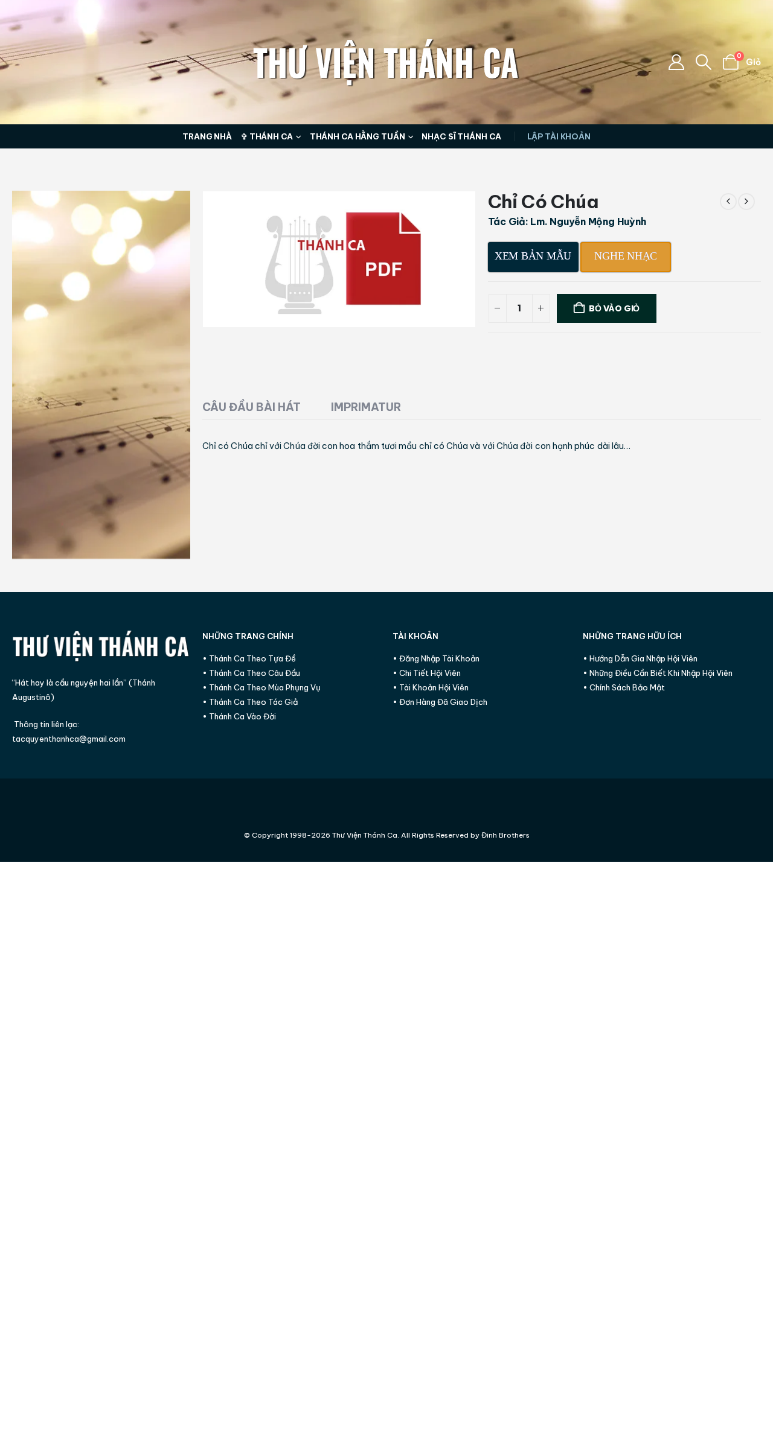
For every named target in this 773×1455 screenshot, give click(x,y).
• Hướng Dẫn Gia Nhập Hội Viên (640, 658)
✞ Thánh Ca (267, 136)
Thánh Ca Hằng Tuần (357, 136)
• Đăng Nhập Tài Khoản (436, 658)
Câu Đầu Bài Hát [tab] (251, 407)
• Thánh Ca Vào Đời (239, 716)
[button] (703, 62)
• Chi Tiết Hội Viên (427, 673)
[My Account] (676, 62)
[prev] (728, 201)
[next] (746, 201)
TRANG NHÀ (207, 136)
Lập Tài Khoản (559, 136)
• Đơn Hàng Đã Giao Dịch (440, 702)
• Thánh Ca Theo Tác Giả (250, 702)
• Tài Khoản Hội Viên (431, 687)
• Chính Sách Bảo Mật (624, 687)
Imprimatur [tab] (366, 407)
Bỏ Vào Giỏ (614, 308)
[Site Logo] (386, 62)
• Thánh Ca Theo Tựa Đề (249, 658)
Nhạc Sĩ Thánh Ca (461, 136)
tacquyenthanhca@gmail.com (69, 738)
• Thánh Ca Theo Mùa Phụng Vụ (261, 687)
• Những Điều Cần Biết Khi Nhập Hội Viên (658, 673)
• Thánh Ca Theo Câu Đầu (251, 673)
